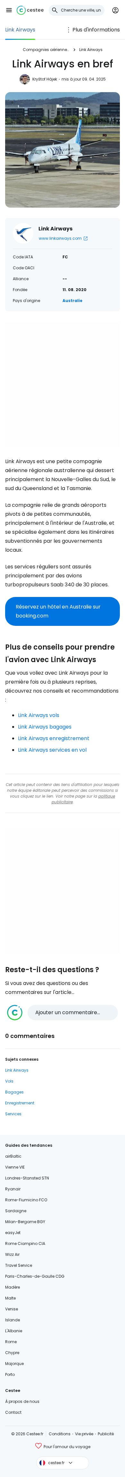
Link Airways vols (38, 715)
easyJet (13, 1232)
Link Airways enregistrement (53, 738)
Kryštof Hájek (44, 79)
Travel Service (18, 1265)
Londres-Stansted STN (27, 1178)
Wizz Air (12, 1254)
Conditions (60, 1434)
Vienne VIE (15, 1167)
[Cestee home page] (30, 10)
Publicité (106, 1434)
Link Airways (20, 29)
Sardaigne (15, 1211)
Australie (72, 300)
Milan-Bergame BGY (25, 1221)
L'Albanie (13, 1331)
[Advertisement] (62, 384)
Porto (10, 1374)
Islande (12, 1320)
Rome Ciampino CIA (25, 1243)
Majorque (14, 1363)
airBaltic (13, 1156)
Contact (13, 1412)
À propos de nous (22, 1401)
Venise (11, 1309)
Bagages (14, 1092)
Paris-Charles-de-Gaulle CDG (34, 1276)
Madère (12, 1287)
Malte (10, 1298)
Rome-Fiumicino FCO (26, 1200)
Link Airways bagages (44, 726)
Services (13, 1114)
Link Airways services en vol (52, 750)
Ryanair (13, 1189)
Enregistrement (19, 1103)
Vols (9, 1081)
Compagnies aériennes (46, 49)
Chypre (12, 1352)
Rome (11, 1341)
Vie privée (84, 1434)
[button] (9, 10)
